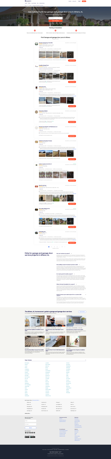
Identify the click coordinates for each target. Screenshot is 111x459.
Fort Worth (68, 378)
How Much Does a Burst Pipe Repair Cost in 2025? (54, 330)
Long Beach (27, 369)
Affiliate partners (77, 440)
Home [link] (26, 5)
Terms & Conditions (60, 453)
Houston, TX (43, 404)
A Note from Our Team (78, 425)
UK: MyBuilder (67, 449)
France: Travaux (44, 449)
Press (75, 434)
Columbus (47, 394)
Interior (26, 3)
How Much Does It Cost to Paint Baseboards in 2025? (55, 350)
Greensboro (47, 386)
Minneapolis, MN (44, 406)
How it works (76, 430)
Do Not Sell (56, 452)
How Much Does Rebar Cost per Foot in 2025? (34, 349)
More (38, 3)
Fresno (26, 367)
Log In (79, 1)
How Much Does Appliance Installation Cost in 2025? (34, 330)
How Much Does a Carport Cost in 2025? (74, 329)
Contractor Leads (62, 434)
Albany (46, 380)
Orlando (26, 389)
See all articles (82, 311)
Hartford (26, 381)
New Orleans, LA (59, 406)
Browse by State (35, 400)
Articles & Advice (41, 3)
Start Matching (55, 20)
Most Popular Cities (28, 400)
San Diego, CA (29, 410)
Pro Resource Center (62, 433)
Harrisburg (68, 364)
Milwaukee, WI (29, 406)
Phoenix (26, 364)
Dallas (67, 375)
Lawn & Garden (33, 3)
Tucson (26, 366)
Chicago (26, 394)
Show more (74, 193)
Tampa (26, 391)
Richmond (68, 386)
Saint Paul (47, 373)
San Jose (26, 378)
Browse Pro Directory (62, 420)
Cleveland (47, 392)
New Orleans (47, 364)
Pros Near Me (77, 424)
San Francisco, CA (44, 410)
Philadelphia (68, 366)
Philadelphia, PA (30, 408)
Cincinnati (47, 391)
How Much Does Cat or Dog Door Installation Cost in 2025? (75, 350)
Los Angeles (27, 370)
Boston (46, 367)
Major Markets (28, 360)
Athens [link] (30, 5)
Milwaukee (68, 392)
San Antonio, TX (73, 408)
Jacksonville (27, 386)
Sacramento (27, 373)
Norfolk (67, 384)
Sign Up (84, 1)
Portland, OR (43, 408)
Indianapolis (27, 395)
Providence (68, 369)
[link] (55, 44)
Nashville (67, 372)
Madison (67, 391)
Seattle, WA (58, 410)
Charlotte (47, 384)
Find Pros (60, 418)
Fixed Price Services (62, 421)
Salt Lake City (68, 383)
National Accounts (62, 436)
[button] (42, 54)
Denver (26, 380)
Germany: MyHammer (50, 449)
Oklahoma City (48, 395)
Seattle (67, 389)
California (53, 452)
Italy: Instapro (55, 449)
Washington (27, 383)
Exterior (29, 3)
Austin (67, 373)
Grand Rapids (47, 370)
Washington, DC (73, 410)
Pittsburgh (68, 367)
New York (47, 381)
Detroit (46, 369)
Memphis (67, 370)
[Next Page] (64, 246)
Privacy (50, 452)
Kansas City (47, 375)
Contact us (76, 437)
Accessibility (60, 452)
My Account (76, 418)
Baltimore (47, 366)
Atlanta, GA (29, 402)
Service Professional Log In (63, 430)
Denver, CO (29, 404)
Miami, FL (72, 404)
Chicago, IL (58, 402)
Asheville (47, 383)
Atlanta (26, 392)
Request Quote (72, 60)
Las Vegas (47, 378)
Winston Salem (48, 389)
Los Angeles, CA (59, 404)
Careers (76, 433)
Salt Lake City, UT (59, 408)
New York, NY (73, 406)
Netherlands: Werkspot (61, 449)
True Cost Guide (77, 420)
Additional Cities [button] (27, 413)
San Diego (26, 375)
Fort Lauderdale (28, 384)
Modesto (26, 372)
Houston (67, 380)
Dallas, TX (72, 402)
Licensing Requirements (78, 427)
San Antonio (68, 381)
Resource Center (77, 421)
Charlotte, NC (43, 402)
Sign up (30, 427)
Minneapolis (47, 372)
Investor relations (77, 436)
